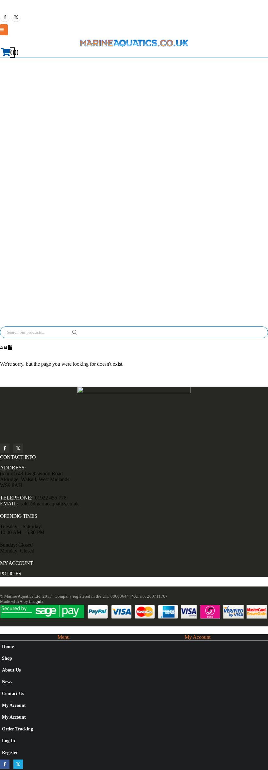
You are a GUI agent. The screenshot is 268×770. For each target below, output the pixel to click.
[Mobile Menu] (4, 29)
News (7, 681)
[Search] (75, 332)
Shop (7, 658)
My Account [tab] (197, 637)
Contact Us (13, 693)
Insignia (36, 601)
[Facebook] (4, 17)
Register (10, 752)
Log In (8, 740)
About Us (11, 670)
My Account (14, 705)
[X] (16, 17)
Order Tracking (17, 728)
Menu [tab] (64, 637)
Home (8, 646)
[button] (4, 630)
